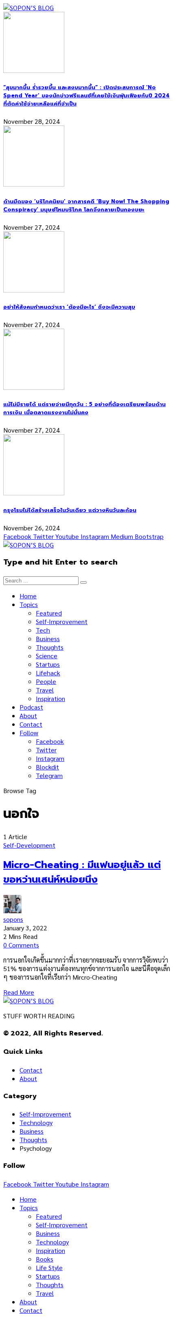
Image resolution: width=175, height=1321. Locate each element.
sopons (13, 919)
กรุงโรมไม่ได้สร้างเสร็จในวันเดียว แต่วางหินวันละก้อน (69, 510)
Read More (18, 992)
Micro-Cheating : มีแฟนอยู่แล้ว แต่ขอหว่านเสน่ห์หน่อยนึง (82, 872)
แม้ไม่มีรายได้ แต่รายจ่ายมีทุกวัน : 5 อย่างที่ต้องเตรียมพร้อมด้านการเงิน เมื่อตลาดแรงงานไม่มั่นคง (84, 408)
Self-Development (29, 845)
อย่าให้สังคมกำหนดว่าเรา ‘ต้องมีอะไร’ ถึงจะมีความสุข (69, 307)
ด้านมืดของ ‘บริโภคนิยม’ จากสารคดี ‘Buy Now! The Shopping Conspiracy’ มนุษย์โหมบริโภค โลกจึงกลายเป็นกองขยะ (86, 206)
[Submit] (83, 582)
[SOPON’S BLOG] (28, 7)
